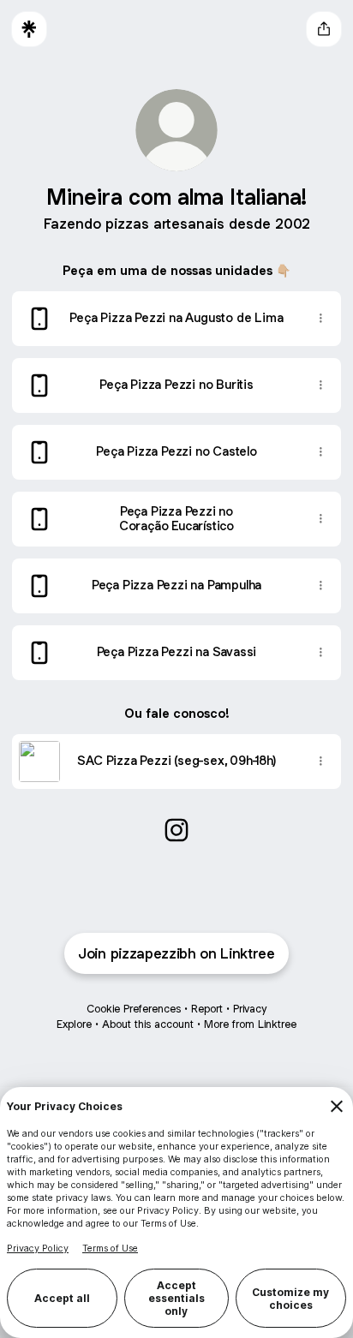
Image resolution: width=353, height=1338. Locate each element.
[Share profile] (324, 29)
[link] (176, 830)
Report (207, 1008)
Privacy (249, 1008)
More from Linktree (250, 1024)
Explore (74, 1024)
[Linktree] (29, 29)
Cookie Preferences (134, 1008)
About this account (148, 1024)
